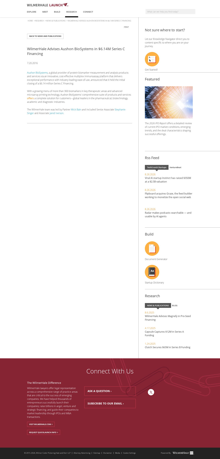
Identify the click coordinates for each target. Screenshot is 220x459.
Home (30, 20)
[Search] (192, 11)
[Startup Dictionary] (169, 272)
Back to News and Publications (45, 36)
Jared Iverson (56, 113)
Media (117, 453)
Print (126, 27)
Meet (45, 11)
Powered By (166, 453)
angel (59, 406)
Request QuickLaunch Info (42, 432)
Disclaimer (107, 453)
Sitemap (96, 453)
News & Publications (56, 20)
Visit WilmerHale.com (40, 424)
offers (30, 98)
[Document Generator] (169, 248)
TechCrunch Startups (156, 167)
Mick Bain (76, 109)
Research (71, 11)
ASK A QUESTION (99, 391)
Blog (174, 305)
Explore (31, 11)
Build (57, 11)
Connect (88, 11)
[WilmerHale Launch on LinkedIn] (143, 392)
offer (51, 388)
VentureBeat (175, 167)
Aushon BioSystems (37, 72)
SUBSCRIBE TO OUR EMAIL (105, 403)
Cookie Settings (129, 453)
